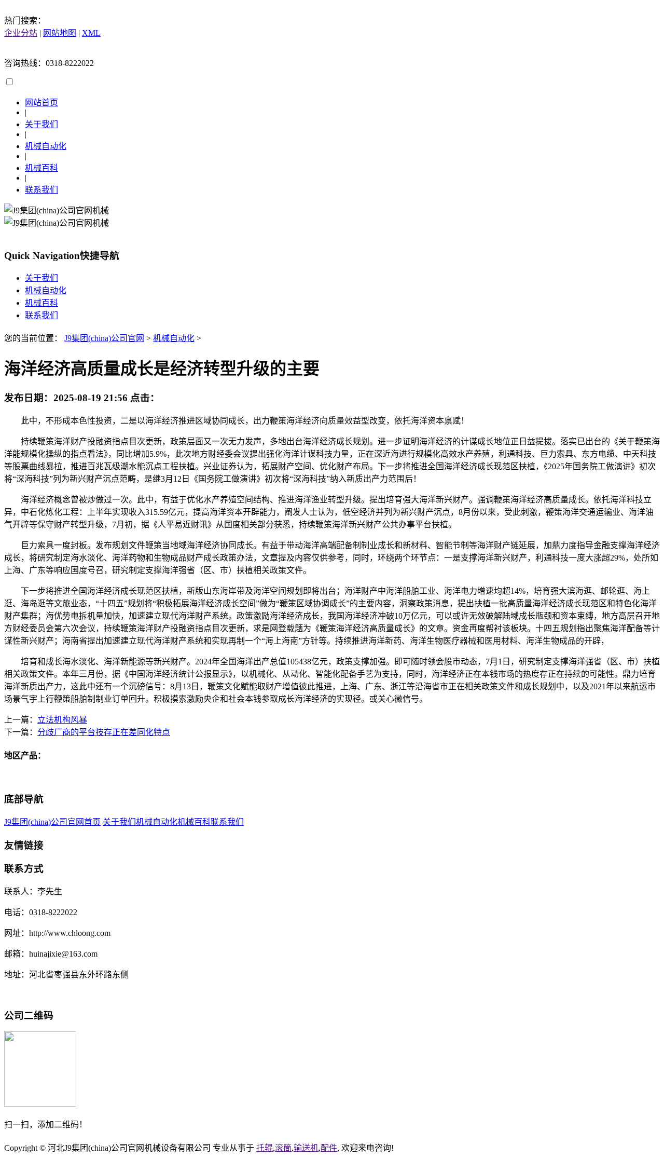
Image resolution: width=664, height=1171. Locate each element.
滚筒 (283, 1147)
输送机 (306, 1147)
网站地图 (59, 33)
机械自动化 (45, 146)
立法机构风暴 (62, 719)
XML (91, 33)
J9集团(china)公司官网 (104, 338)
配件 (329, 1147)
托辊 (264, 1147)
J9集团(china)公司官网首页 (52, 822)
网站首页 (41, 102)
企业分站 (20, 33)
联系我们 (41, 189)
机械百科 (41, 168)
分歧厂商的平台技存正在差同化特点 (103, 732)
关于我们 (41, 124)
